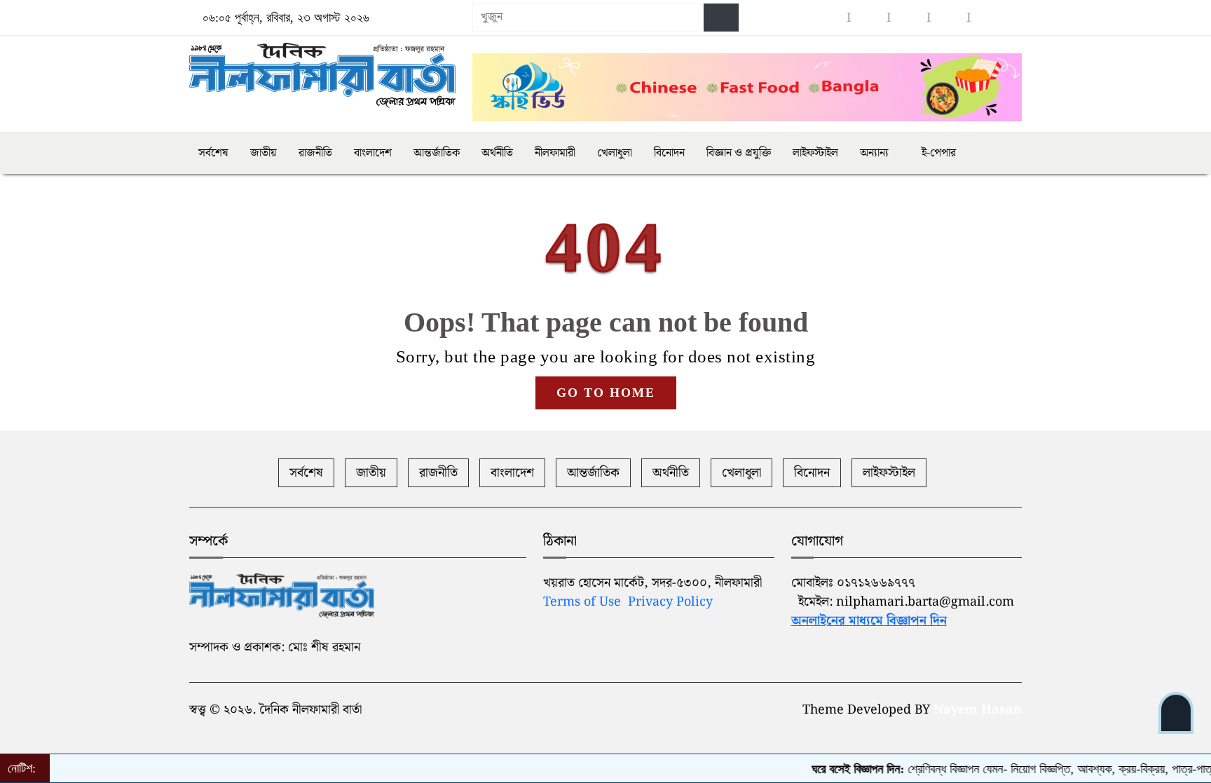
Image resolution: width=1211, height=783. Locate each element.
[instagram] (869, 18)
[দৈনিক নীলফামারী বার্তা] (322, 76)
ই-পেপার (937, 153)
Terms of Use (582, 602)
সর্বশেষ (213, 153)
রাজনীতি (315, 153)
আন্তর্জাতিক (436, 153)
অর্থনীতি (497, 153)
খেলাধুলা (614, 153)
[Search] (721, 18)
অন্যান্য (874, 153)
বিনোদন (669, 153)
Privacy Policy (670, 602)
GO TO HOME (605, 393)
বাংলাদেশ (373, 153)
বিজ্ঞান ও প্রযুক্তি (738, 153)
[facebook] (829, 18)
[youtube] (909, 18)
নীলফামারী (555, 153)
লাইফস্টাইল (815, 153)
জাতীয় (263, 153)
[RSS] (989, 18)
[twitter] (949, 18)
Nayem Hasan (977, 710)
